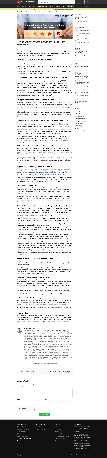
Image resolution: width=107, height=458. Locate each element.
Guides (76, 128)
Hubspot (27, 215)
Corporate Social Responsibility (81, 115)
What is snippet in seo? (80, 55)
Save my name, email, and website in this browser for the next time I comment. (36, 405)
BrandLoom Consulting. (84, 455)
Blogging (76, 110)
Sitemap (57, 441)
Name (19, 399)
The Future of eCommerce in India (26, 371)
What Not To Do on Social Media (82, 30)
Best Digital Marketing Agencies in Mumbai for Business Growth (82, 67)
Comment (20, 387)
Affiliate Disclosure (60, 438)
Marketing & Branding (52, 363)
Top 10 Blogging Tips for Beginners (82, 59)
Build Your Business (25, 11)
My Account (80, 3)
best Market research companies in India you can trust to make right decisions (82, 97)
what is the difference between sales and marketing (82, 26)
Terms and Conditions (61, 434)
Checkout (88, 3)
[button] (87, 6)
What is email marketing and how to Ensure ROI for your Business (82, 92)
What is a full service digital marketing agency (81, 52)
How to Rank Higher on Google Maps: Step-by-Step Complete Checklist (81, 17)
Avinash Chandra (29, 328)
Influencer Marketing (80, 118)
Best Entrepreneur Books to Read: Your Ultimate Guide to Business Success (82, 44)
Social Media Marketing (81, 121)
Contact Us (58, 429)
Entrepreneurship (78, 123)
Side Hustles (78, 126)
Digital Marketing (78, 116)
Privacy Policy (58, 431)
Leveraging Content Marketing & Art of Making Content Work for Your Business (82, 78)
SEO (76, 120)
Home (18, 11)
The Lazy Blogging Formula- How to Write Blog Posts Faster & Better (82, 87)
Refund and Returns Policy (62, 436)
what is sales (77, 48)
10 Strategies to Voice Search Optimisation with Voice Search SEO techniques (81, 72)
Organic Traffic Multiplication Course (63, 9)
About (56, 427)
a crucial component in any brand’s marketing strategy (48, 174)
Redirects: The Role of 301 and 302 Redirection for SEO (82, 83)
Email (46, 399)
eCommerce (78, 125)
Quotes (76, 131)
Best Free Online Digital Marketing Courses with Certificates (60, 372)
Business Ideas (78, 113)
